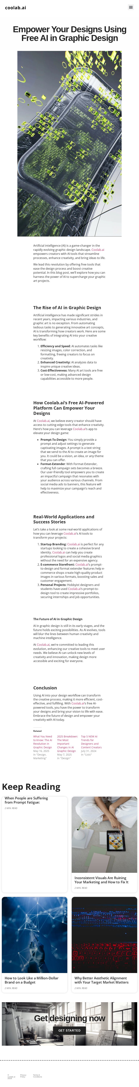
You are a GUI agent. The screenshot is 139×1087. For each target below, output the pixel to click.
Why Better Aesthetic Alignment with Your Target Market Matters (102, 980)
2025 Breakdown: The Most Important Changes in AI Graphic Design (67, 744)
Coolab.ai (98, 250)
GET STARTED (69, 1030)
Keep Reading (31, 786)
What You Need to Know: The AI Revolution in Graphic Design (42, 742)
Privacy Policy (23, 1076)
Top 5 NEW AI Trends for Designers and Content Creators (91, 742)
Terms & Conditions (37, 1076)
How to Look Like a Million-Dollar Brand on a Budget (31, 980)
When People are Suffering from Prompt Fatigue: (26, 800)
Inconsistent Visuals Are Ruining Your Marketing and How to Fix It (102, 879)
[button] (131, 7)
